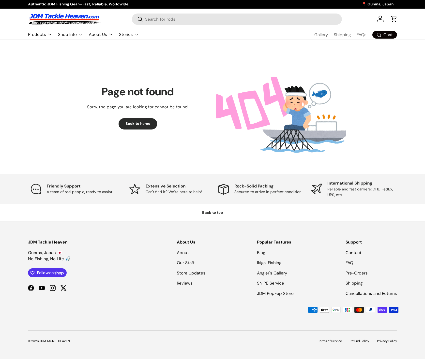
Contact (354, 252)
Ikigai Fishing (269, 262)
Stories (126, 34)
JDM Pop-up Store (275, 293)
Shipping (342, 34)
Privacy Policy (387, 341)
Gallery (321, 34)
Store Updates (191, 273)
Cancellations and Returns (371, 293)
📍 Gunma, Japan (378, 4)
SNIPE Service (270, 283)
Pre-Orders (357, 273)
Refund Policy (359, 341)
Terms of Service (330, 341)
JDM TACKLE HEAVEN (55, 341)
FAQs (361, 34)
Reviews (185, 283)
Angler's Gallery (272, 273)
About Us (98, 34)
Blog (261, 252)
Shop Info (67, 34)
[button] (394, 19)
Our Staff (186, 262)
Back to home (137, 123)
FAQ (349, 262)
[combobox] (237, 19)
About (183, 252)
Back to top (212, 212)
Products (37, 34)
